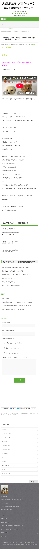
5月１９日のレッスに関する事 (29, 413)
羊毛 (3, 469)
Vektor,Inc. (28, 544)
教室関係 (4, 453)
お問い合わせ (4, 532)
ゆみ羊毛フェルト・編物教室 (17, 542)
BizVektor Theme (19, 544)
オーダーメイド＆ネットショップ (9, 529)
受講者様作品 (6, 449)
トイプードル (6, 437)
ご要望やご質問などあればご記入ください (14, 357)
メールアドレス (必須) (8, 330)
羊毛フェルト (6, 473)
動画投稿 (33, 44)
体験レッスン (4, 518)
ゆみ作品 (4, 429)
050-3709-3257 (21, 13)
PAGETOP (33, 481)
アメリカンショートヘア (9, 433)
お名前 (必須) (6, 322)
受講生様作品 (6, 445)
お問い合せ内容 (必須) (8, 338)
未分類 (4, 461)
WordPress (11, 544)
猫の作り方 (5, 465)
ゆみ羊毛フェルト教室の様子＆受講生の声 (12, 525)
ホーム (3, 515)
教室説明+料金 (5, 522)
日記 (3, 457)
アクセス (3, 536)
